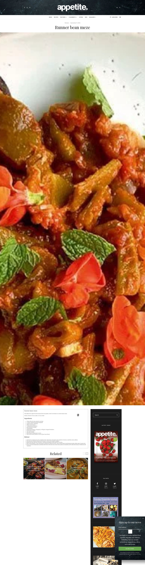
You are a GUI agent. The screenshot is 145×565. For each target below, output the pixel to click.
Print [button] (78, 415)
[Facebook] (24, 7)
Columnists (72, 17)
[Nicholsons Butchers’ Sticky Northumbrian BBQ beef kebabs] (34, 468)
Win (86, 17)
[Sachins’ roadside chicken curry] (77, 468)
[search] (117, 415)
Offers (81, 17)
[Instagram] (30, 7)
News (50, 17)
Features (62, 17)
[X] (27, 7)
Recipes (56, 17)
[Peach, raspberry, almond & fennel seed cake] (55, 468)
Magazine (92, 17)
